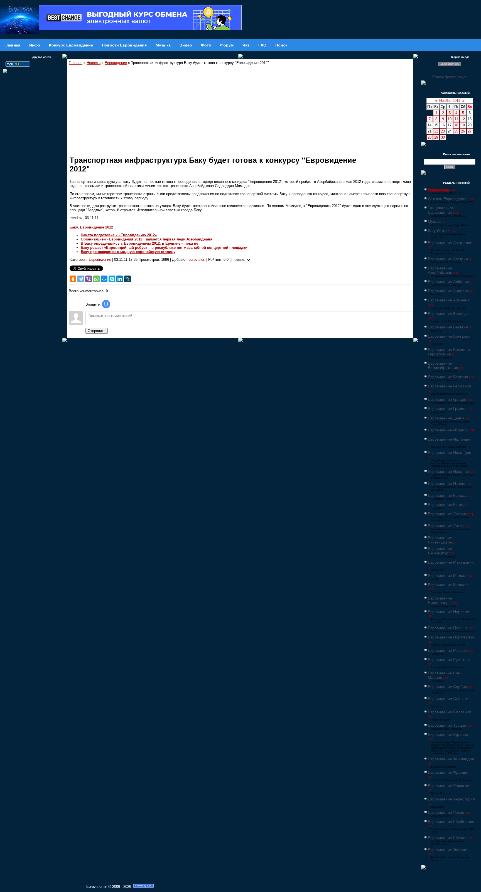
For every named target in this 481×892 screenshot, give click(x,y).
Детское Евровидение (448, 198)
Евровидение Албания (448, 281)
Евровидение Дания (446, 418)
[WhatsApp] (96, 279)
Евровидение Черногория (451, 799)
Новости (93, 63)
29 (436, 137)
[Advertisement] (240, 109)
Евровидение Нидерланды (440, 600)
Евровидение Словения (449, 712)
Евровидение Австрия (448, 259)
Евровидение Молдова (449, 585)
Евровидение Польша (448, 628)
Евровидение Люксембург (440, 550)
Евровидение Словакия (449, 698)
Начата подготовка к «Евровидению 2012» (119, 235)
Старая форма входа (449, 77)
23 (443, 131)
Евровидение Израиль (448, 430)
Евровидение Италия (447, 483)
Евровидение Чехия (446, 812)
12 (463, 119)
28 (429, 137)
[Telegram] (80, 279)
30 (443, 137)
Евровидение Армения (449, 300)
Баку (74, 227)
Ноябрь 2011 (449, 101)
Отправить (96, 331)
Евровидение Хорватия (449, 785)
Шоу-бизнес (439, 230)
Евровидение (116, 63)
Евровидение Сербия (447, 686)
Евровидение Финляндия (451, 759)
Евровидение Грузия (446, 408)
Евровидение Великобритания (443, 365)
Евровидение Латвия (447, 514)
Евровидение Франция (449, 772)
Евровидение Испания (448, 471)
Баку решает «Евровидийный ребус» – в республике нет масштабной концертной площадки (164, 247)
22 (436, 131)
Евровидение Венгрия (448, 377)
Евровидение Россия (447, 650)
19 (463, 125)
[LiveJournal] (127, 279)
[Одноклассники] (73, 279)
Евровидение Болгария (449, 336)
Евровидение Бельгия (448, 327)
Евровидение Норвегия (449, 612)
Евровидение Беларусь (449, 313)
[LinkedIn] (119, 279)
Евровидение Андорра (448, 291)
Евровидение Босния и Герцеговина (449, 351)
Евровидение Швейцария (451, 821)
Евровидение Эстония (448, 849)
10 (449, 119)
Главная (75, 63)
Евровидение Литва (446, 526)
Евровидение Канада (447, 495)
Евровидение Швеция (448, 838)
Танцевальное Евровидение (441, 210)
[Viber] (88, 279)
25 (456, 131)
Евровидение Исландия (449, 452)
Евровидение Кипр (445, 504)
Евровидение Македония (451, 562)
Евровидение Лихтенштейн (440, 539)
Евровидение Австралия (450, 242)
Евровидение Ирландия (450, 439)
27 (470, 131)
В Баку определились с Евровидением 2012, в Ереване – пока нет (140, 243)
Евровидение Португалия (451, 637)
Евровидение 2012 (96, 227)
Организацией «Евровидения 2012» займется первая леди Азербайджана (146, 239)
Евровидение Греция (447, 399)
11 (456, 119)
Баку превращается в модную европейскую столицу (128, 252)
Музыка (434, 221)
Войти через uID (449, 64)
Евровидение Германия (449, 386)
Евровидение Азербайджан (440, 270)
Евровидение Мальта (447, 575)
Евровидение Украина (448, 734)
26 (463, 131)
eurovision (197, 259)
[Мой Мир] (104, 279)
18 (456, 125)
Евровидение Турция (447, 725)
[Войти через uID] (106, 304)
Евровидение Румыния (449, 659)
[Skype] (112, 279)
